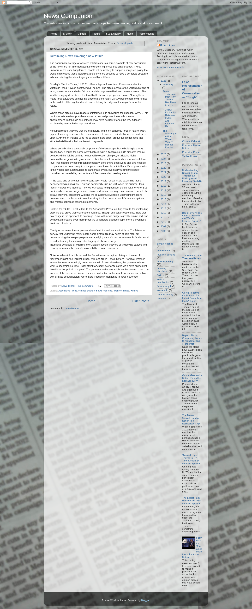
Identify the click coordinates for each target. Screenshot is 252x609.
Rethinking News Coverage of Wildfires (76, 56)
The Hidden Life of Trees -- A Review (192, 257)
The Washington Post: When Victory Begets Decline (170, 139)
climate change (86, 290)
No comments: (86, 286)
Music (130, 33)
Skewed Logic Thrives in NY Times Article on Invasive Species (191, 459)
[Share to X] (112, 286)
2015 (164, 199)
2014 (164, 204)
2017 (164, 190)
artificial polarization (163, 280)
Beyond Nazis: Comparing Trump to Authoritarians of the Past (192, 339)
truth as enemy (165, 294)
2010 (164, 222)
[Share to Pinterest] (119, 286)
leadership (162, 290)
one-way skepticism (162, 269)
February (168, 84)
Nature (96, 33)
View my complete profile (170, 67)
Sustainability (113, 33)
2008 (164, 231)
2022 (164, 168)
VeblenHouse (146, 33)
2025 (164, 154)
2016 (164, 195)
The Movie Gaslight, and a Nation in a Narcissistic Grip (191, 419)
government (163, 250)
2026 (164, 81)
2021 (164, 172)
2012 (164, 213)
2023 (164, 163)
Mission (67, 33)
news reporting (104, 290)
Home (53, 33)
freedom (161, 298)
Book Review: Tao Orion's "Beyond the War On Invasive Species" (192, 217)
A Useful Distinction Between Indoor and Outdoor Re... (169, 118)
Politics (160, 275)
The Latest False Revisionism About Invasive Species (192, 501)
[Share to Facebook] (115, 286)
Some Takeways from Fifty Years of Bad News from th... (169, 98)
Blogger (145, 600)
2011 (163, 217)
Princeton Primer (191, 152)
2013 (164, 208)
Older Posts (140, 301)
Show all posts (125, 43)
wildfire (134, 290)
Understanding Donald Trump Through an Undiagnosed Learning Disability (192, 176)
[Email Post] (99, 286)
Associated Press (67, 290)
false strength (164, 286)
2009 (164, 226)
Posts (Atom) (72, 308)
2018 (164, 186)
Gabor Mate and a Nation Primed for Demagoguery (192, 378)
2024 (164, 159)
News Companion (68, 15)
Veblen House (189, 156)
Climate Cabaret (191, 141)
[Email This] (105, 286)
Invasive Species (166, 254)
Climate (82, 33)
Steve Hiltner (167, 45)
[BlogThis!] (109, 286)
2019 (164, 181)
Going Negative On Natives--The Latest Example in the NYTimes (192, 296)
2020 (164, 177)
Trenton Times (121, 290)
